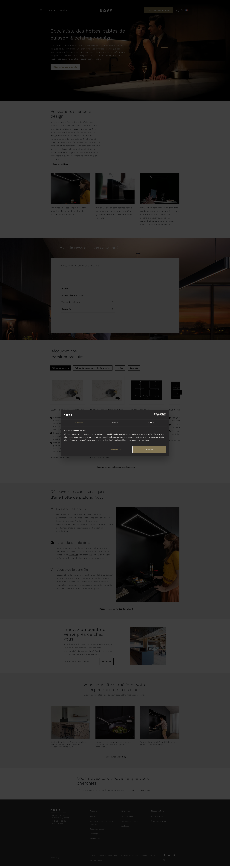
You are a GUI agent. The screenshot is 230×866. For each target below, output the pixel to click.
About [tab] (151, 423)
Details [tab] (115, 423)
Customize (113, 450)
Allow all (149, 450)
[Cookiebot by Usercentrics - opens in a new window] (155, 414)
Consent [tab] (79, 423)
